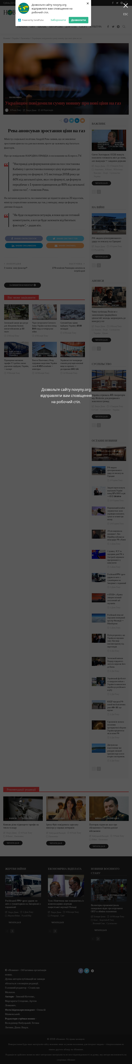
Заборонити (58, 20)
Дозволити (78, 20)
